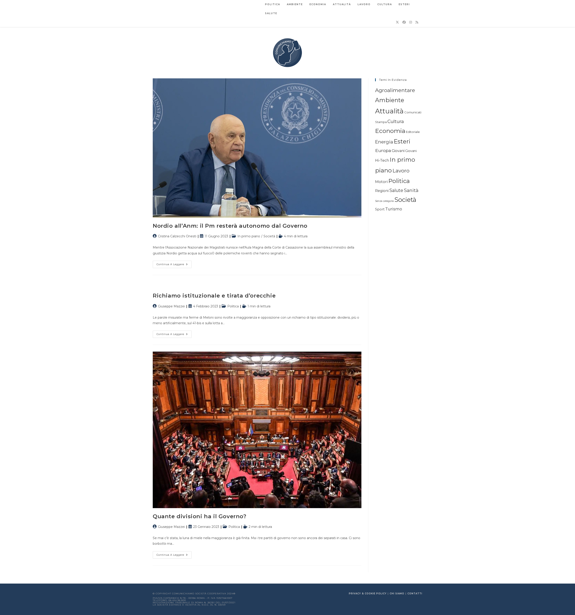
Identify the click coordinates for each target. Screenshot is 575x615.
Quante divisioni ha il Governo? (199, 516)
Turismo (393, 209)
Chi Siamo (397, 593)
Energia (384, 142)
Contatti (414, 593)
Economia (390, 130)
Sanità (411, 190)
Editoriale (413, 132)
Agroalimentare (395, 90)
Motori (381, 181)
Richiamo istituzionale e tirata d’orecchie (214, 295)
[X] (397, 22)
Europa (383, 150)
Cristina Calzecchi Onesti (177, 236)
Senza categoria (384, 201)
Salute (396, 190)
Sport (380, 209)
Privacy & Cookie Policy (368, 593)
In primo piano (248, 236)
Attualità (389, 111)
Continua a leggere (174, 265)
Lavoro (400, 171)
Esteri (402, 141)
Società (269, 236)
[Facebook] (404, 22)
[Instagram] (410, 22)
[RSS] (417, 22)
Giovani (398, 151)
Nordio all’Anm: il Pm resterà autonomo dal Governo (230, 226)
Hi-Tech (382, 160)
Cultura (395, 121)
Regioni (382, 191)
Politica (233, 306)
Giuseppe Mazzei (171, 306)
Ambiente (389, 100)
